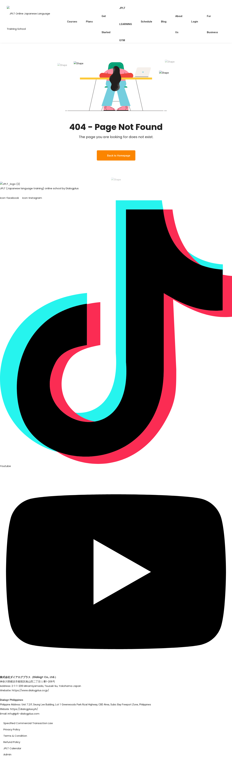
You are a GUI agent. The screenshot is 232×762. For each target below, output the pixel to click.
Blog (163, 21)
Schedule (146, 21)
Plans (89, 21)
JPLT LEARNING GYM (125, 10)
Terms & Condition (15, 736)
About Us (178, 19)
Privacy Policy (11, 729)
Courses (72, 21)
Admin (7, 754)
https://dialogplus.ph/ (24, 709)
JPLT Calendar (12, 748)
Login (194, 21)
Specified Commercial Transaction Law (28, 723)
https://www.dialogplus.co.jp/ (30, 690)
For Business (212, 19)
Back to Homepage (118, 155)
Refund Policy (11, 742)
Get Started (106, 19)
